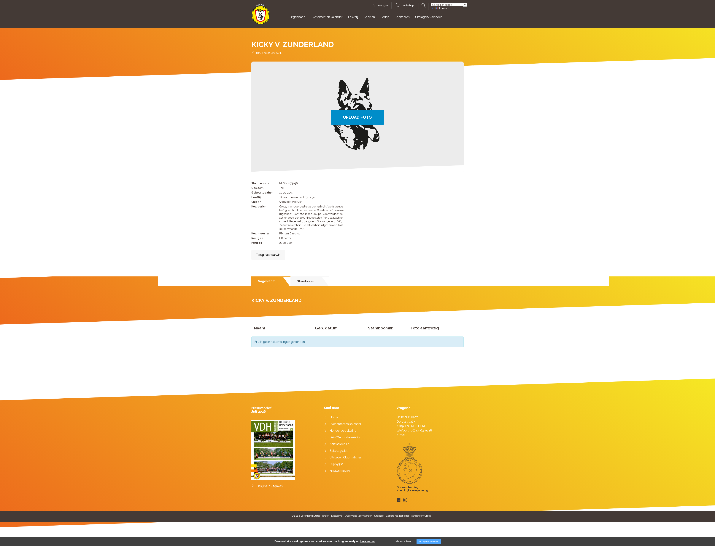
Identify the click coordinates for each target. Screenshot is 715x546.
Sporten (369, 17)
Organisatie (297, 17)
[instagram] (405, 500)
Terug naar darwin (268, 255)
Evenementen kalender (326, 17)
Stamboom (305, 281)
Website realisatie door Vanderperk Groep (408, 515)
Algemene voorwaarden (358, 515)
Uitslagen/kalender (428, 17)
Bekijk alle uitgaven (270, 486)
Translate (444, 8)
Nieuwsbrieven (340, 471)
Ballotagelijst (338, 450)
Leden (384, 17)
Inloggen (382, 5)
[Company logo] (260, 15)
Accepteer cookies (428, 541)
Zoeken (423, 5)
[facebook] (399, 500)
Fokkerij (353, 17)
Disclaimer (337, 515)
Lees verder (367, 541)
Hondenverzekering (343, 430)
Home (334, 417)
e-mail (401, 435)
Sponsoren (402, 17)
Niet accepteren (403, 541)
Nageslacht (267, 281)
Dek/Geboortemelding (345, 437)
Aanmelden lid (339, 444)
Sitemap (379, 515)
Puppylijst (336, 464)
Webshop (408, 5)
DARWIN (276, 52)
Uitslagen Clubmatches (346, 457)
